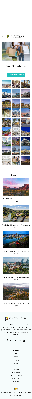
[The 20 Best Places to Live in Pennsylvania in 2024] (16, 240)
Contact (16, 382)
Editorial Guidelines (16, 372)
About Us (16, 369)
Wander (16, 351)
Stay (16, 357)
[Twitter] (15, 340)
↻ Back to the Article (16, 75)
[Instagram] (11, 340)
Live (16, 354)
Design (16, 360)
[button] (29, 36)
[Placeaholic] (16, 36)
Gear (16, 363)
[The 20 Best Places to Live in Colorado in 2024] (16, 292)
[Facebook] (7, 340)
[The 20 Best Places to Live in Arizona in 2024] (16, 187)
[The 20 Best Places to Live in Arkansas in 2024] (16, 266)
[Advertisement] (16, 17)
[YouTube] (24, 340)
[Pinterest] (20, 340)
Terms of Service (16, 375)
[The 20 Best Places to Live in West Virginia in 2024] (16, 214)
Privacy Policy (16, 378)
